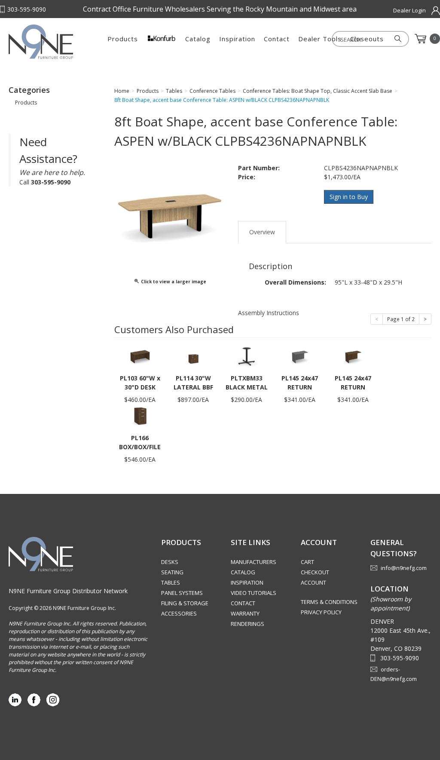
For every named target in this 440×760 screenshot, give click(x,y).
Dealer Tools (320, 38)
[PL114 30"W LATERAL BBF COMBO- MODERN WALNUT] (193, 356)
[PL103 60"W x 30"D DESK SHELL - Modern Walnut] (140, 356)
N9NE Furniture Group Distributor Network (68, 591)
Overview (262, 232)
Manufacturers (253, 562)
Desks (169, 562)
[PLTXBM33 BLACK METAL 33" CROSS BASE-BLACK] (246, 356)
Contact (277, 38)
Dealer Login (409, 10)
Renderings (247, 624)
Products (122, 38)
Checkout (315, 572)
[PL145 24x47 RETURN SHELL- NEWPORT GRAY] (299, 356)
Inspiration (237, 38)
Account (313, 582)
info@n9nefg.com (404, 568)
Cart (307, 562)
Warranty (245, 613)
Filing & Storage (184, 603)
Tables (170, 582)
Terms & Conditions (329, 602)
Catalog (198, 38)
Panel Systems (182, 593)
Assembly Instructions (268, 313)
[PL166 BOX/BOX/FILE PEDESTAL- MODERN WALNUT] (140, 416)
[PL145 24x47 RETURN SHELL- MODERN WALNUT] (353, 356)
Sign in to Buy (349, 197)
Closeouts (367, 38)
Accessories (179, 613)
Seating (172, 572)
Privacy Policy (321, 612)
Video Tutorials (253, 593)
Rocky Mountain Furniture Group (52, 42)
